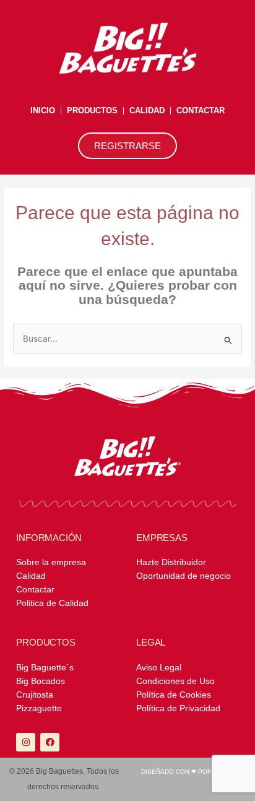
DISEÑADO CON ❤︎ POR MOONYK (191, 771)
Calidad (147, 110)
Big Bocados (40, 681)
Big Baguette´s (45, 667)
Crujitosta (34, 694)
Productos (92, 110)
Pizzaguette (39, 708)
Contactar (200, 110)
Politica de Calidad (52, 603)
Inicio (42, 110)
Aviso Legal (158, 667)
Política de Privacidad (178, 708)
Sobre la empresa (51, 562)
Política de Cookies (173, 694)
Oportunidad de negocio (183, 576)
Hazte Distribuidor (171, 562)
